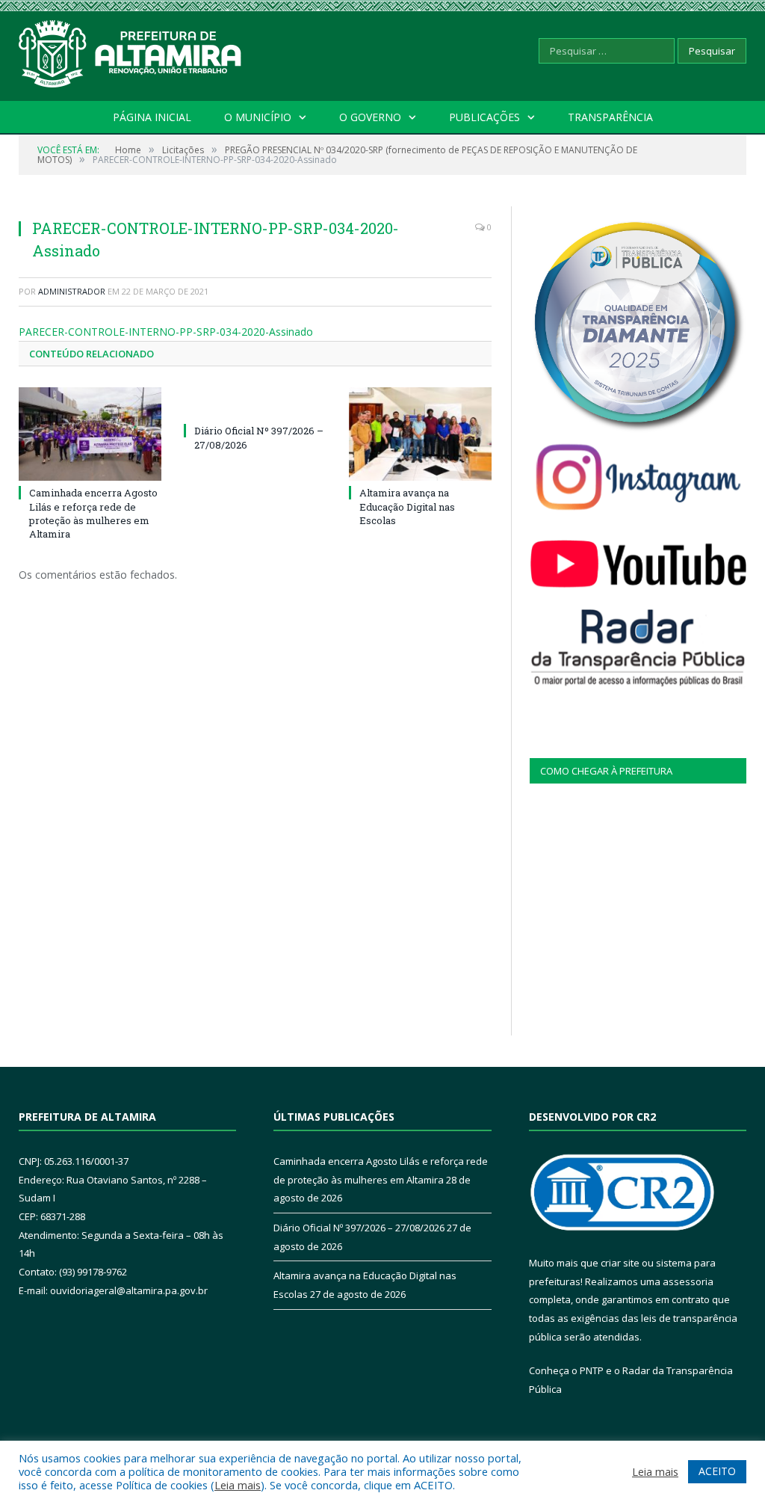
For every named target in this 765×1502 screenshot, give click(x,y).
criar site (620, 1262)
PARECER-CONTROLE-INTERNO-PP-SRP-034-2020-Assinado (166, 331)
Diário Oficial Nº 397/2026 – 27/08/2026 (359, 1227)
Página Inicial (152, 117)
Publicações (484, 117)
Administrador (71, 291)
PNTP (592, 1370)
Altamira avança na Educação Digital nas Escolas (407, 506)
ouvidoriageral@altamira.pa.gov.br (129, 1290)
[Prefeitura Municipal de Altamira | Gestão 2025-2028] (131, 50)
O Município (257, 117)
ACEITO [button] (717, 1471)
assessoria (688, 1281)
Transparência (610, 117)
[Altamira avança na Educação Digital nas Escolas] (420, 434)
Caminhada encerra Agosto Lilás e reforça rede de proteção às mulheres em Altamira (93, 513)
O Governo (370, 117)
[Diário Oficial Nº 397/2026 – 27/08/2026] (255, 403)
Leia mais (237, 1485)
